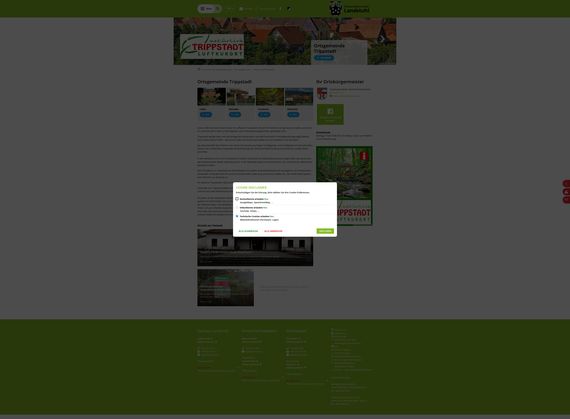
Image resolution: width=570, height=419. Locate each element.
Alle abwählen (273, 231)
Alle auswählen (248, 231)
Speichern (325, 231)
